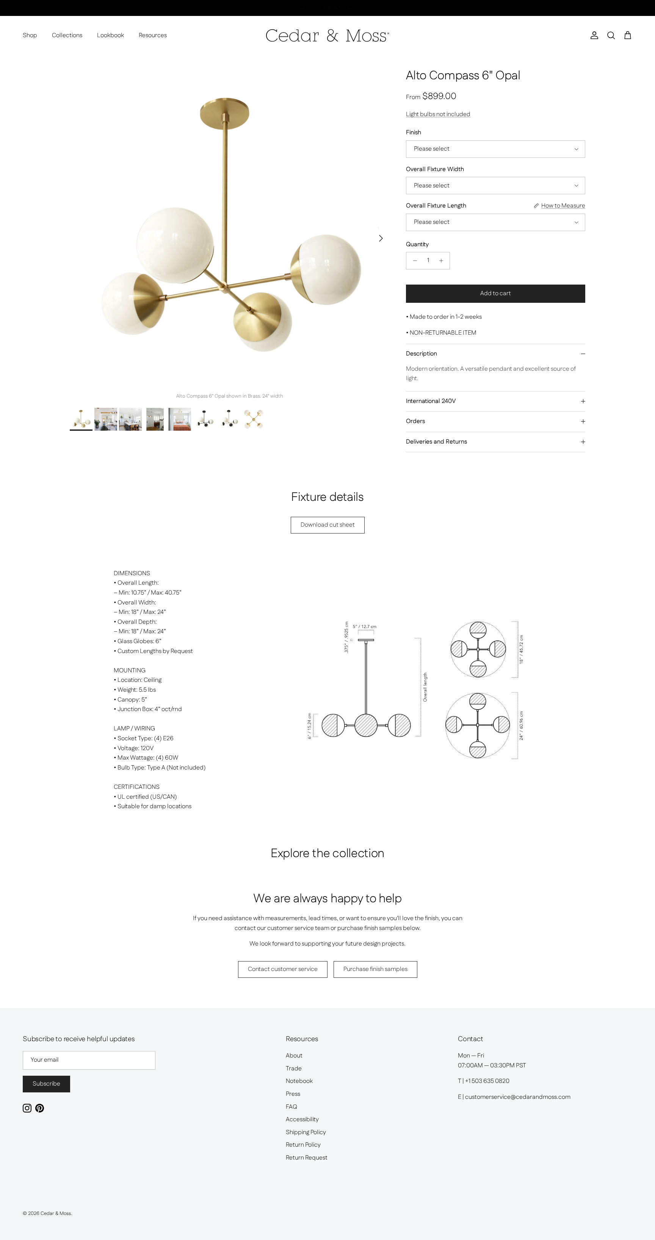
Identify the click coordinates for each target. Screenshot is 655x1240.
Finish (413, 133)
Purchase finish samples (375, 969)
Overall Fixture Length (436, 206)
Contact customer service (283, 969)
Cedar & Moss (56, 1213)
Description (421, 353)
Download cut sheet (328, 525)
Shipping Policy (306, 1132)
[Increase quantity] (443, 260)
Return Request (307, 1157)
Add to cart (495, 293)
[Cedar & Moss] (327, 35)
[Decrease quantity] (413, 260)
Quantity (417, 245)
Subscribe (46, 1083)
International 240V (431, 401)
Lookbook (110, 35)
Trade (294, 1068)
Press (293, 1094)
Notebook (299, 1081)
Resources (153, 35)
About (294, 1055)
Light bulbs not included (438, 114)
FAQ (291, 1107)
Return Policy (303, 1145)
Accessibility (302, 1119)
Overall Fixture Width (435, 169)
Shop (30, 35)
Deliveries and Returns (436, 441)
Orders (415, 421)
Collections (67, 35)
